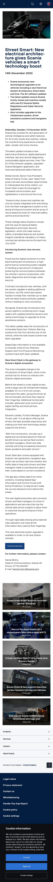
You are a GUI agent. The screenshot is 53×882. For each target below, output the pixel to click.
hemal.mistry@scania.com (25, 569)
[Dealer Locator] (41, 4)
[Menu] (4, 4)
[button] (26, 731)
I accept (26, 857)
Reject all (26, 866)
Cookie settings (11, 816)
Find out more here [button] (14, 546)
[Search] (32, 4)
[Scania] (49, 4)
